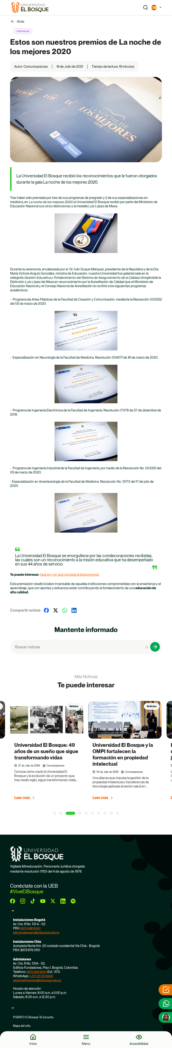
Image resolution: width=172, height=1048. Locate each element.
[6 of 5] (92, 813)
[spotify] (73, 901)
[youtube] (42, 901)
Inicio (33, 1043)
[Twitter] (55, 610)
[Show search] (145, 7)
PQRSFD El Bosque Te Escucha (33, 1017)
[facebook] (12, 901)
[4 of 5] (79, 813)
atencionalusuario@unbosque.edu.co (36, 932)
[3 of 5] (70, 813)
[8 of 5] (105, 813)
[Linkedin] (74, 610)
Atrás (20, 21)
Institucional (23, 31)
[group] (52, 752)
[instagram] (22, 901)
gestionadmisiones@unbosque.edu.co (37, 980)
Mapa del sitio (22, 1025)
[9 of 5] (111, 813)
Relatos (73, 706)
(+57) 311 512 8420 (41, 976)
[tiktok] (32, 901)
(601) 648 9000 (30, 928)
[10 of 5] (117, 813)
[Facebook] (46, 610)
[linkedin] (62, 901)
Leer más (22, 797)
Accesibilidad (138, 1043)
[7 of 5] (98, 813)
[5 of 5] (86, 813)
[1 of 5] (54, 813)
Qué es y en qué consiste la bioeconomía (69, 575)
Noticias (151, 706)
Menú (86, 1043)
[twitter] (52, 901)
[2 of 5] (61, 813)
